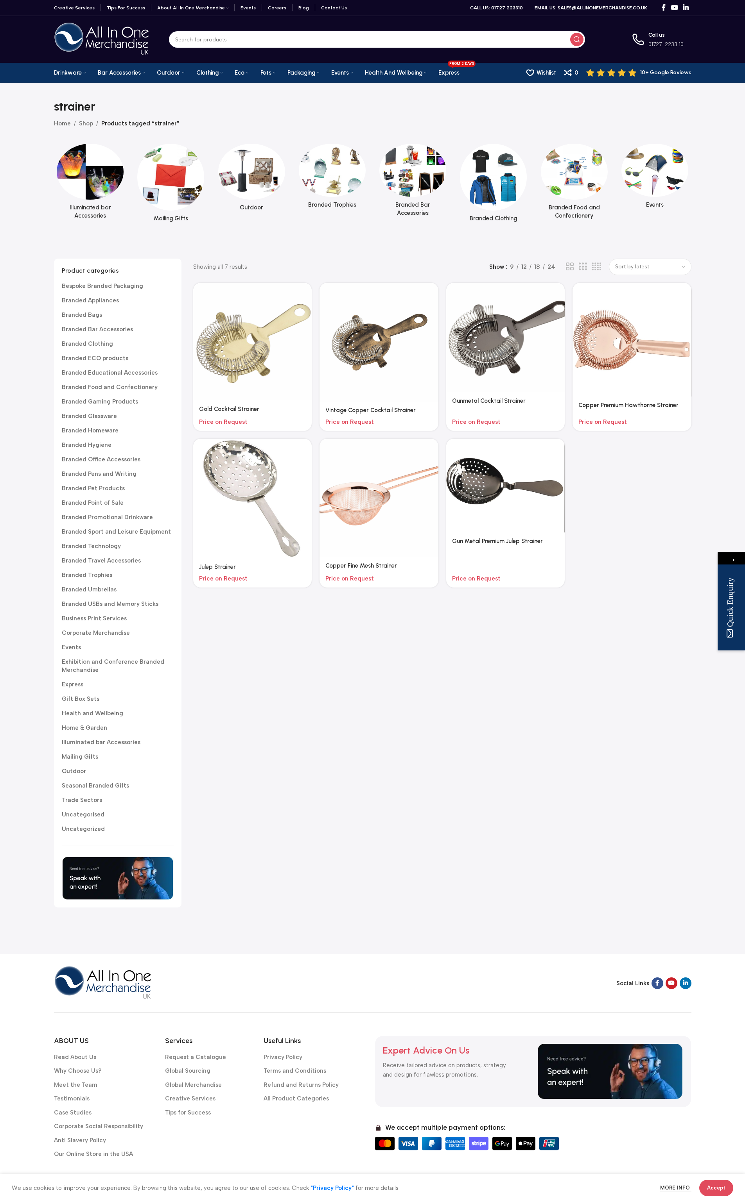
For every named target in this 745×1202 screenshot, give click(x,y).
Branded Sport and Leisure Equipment (116, 531)
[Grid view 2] (570, 266)
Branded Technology (91, 546)
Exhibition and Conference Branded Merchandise (113, 665)
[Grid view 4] (596, 266)
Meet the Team (75, 1084)
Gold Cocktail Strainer (229, 409)
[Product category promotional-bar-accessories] (413, 182)
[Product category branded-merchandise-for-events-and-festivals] (654, 178)
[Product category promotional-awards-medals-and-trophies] (332, 178)
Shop (86, 123)
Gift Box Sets (80, 698)
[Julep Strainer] (252, 499)
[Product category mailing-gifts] (171, 185)
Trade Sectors (82, 800)
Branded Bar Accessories (97, 329)
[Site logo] (101, 39)
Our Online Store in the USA (93, 1153)
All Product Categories (296, 1098)
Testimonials (72, 1098)
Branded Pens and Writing (99, 473)
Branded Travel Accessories (101, 560)
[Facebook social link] (663, 8)
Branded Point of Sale (93, 502)
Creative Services (190, 1098)
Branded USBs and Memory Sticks (110, 603)
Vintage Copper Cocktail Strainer (370, 410)
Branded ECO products (95, 358)
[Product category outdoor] (251, 180)
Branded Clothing (87, 343)
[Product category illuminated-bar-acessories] (90, 184)
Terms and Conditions (295, 1070)
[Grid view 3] (583, 266)
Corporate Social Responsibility (98, 1126)
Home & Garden (84, 727)
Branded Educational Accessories (110, 372)
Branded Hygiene (86, 444)
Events (71, 647)
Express (72, 684)
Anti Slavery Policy (80, 1140)
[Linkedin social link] (685, 8)
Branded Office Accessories (101, 459)
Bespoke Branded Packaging (102, 285)
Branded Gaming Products (100, 401)
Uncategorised (83, 814)
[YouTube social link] (674, 8)
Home (62, 123)
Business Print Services (94, 618)
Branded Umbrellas (89, 589)
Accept (716, 1188)
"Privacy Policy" (332, 1187)
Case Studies (73, 1112)
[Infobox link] (638, 73)
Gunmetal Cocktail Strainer (489, 400)
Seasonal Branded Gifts (95, 785)
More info (675, 1188)
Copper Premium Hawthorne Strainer (628, 405)
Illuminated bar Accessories (101, 742)
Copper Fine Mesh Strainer (361, 565)
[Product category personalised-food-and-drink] (574, 184)
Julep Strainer (217, 566)
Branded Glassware (89, 416)
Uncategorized (83, 828)
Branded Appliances (90, 300)
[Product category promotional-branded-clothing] (493, 185)
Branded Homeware (90, 430)
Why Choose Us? (78, 1070)
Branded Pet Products (93, 488)
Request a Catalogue (195, 1057)
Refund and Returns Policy (301, 1084)
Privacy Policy (283, 1057)
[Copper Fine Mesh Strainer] (379, 498)
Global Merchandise (193, 1084)
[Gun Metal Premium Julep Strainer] (505, 486)
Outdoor (74, 771)
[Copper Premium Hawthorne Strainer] (632, 339)
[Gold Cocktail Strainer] (252, 341)
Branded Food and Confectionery (110, 387)
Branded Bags (82, 314)
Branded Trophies (87, 575)
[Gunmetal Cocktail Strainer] (505, 337)
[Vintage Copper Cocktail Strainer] (379, 342)
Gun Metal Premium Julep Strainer (497, 541)
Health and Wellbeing (92, 713)
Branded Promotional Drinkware (107, 517)
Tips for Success (188, 1112)
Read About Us (75, 1057)
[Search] (576, 39)
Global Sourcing (187, 1070)
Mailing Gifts (80, 756)
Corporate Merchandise (96, 632)
